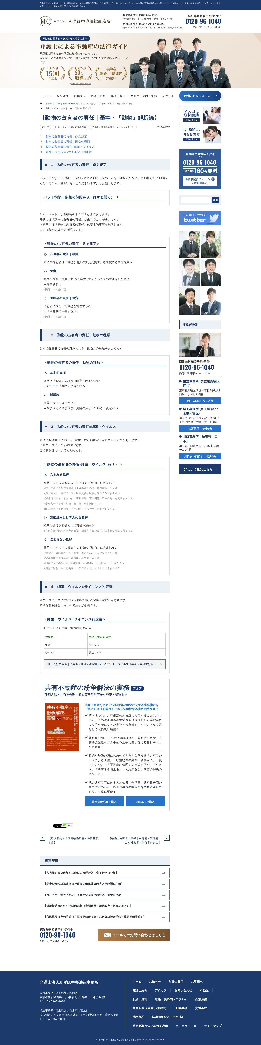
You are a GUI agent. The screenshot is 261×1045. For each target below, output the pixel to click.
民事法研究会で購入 (104, 801)
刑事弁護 (182, 1008)
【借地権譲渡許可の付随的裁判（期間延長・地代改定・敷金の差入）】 (88, 905)
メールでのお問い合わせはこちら (139, 934)
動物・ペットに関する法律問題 (116, 103)
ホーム (47, 96)
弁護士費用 (118, 96)
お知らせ (155, 981)
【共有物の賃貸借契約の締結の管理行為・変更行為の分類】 (81, 872)
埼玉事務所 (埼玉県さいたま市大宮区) (201, 411)
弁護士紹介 (98, 96)
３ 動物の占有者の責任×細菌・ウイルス (67, 146)
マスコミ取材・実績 (143, 96)
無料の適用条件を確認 (81, 83)
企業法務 (201, 999)
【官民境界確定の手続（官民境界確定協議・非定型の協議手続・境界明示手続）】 (95, 917)
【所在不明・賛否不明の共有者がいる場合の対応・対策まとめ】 (84, 895)
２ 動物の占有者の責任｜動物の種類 (65, 141)
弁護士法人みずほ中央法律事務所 (69, 982)
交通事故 (201, 1008)
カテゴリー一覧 (186, 1026)
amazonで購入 (145, 801)
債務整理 (138, 1017)
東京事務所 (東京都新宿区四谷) (201, 383)
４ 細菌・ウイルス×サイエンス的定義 (66, 152)
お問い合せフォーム (197, 96)
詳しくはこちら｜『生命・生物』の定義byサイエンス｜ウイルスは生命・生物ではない (102, 664)
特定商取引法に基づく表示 (150, 1026)
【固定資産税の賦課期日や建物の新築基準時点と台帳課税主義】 (84, 884)
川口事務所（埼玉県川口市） (200, 438)
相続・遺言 (140, 999)
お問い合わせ (183, 990)
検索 (215, 200)
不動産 (48, 103)
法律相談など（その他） (168, 1017)
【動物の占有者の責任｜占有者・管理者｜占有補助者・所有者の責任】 (135, 840)
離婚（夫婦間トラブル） (171, 999)
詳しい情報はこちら (198, 469)
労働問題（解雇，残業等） (150, 1008)
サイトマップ (213, 1026)
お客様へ (79, 96)
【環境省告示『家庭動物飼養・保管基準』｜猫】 (74, 840)
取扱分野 (62, 96)
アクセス (168, 96)
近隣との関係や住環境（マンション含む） (76, 103)
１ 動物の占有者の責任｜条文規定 (63, 136)
